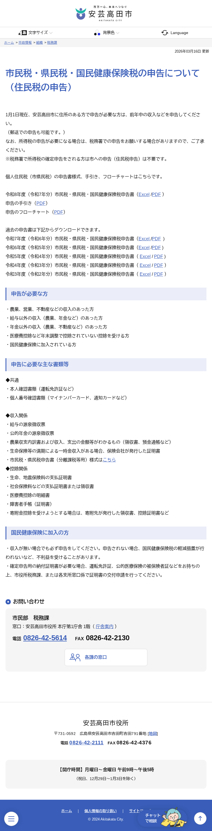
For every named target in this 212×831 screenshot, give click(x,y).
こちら (109, 460)
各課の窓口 (96, 657)
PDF (156, 194)
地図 (153, 733)
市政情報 (25, 42)
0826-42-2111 (86, 742)
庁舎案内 (104, 626)
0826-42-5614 (45, 638)
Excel (144, 194)
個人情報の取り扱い (100, 811)
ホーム (9, 42)
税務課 (52, 42)
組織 (39, 42)
